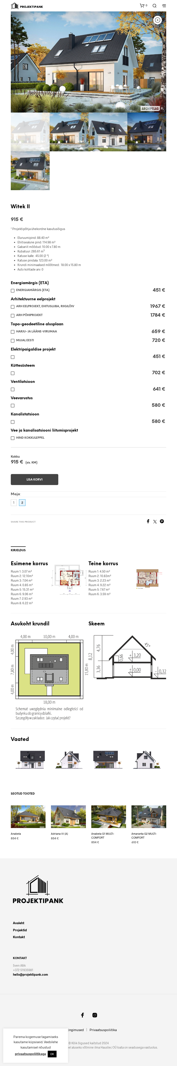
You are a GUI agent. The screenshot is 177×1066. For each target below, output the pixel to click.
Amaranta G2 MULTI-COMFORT (144, 835)
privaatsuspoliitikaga (30, 1054)
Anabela (16, 833)
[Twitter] (156, 522)
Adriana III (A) (59, 833)
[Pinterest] (163, 522)
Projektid (20, 930)
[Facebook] (149, 522)
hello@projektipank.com (30, 974)
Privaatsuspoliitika (103, 1030)
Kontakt (19, 937)
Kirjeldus (18, 550)
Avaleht (18, 923)
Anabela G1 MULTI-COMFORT (102, 835)
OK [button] (52, 1054)
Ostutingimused (72, 1030)
